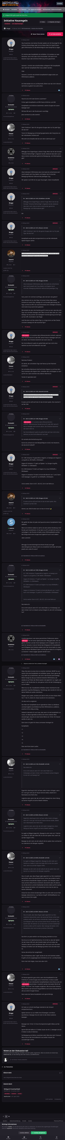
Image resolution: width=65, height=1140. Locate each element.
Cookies (30, 1121)
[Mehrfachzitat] (22, 90)
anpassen (9, 1128)
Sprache (5, 1121)
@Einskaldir (25, 335)
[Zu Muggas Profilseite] (5, 28)
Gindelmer (11, 158)
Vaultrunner (7, 1091)
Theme (55, 1121)
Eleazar (11, 133)
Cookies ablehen (24, 1132)
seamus (11, 528)
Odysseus (26, 663)
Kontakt (24, 1121)
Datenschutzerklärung (15, 1121)
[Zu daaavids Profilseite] (11, 253)
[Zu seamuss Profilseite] (11, 522)
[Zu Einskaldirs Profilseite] (11, 99)
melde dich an (7, 1054)
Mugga (8, 28)
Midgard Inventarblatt (12, 1089)
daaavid (11, 259)
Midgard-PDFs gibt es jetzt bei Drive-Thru (16, 15)
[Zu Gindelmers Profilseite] (11, 151)
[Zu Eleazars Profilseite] (11, 127)
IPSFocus (61, 1121)
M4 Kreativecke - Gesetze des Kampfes (32, 28)
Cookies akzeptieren (39, 1132)
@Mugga (24, 640)
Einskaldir (11, 105)
